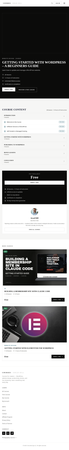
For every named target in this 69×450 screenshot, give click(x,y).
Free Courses (6, 394)
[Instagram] (8, 433)
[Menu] (64, 3)
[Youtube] (3, 433)
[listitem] (34, 276)
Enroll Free (9, 89)
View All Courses (34, 229)
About (4, 410)
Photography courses (8, 437)
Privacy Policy (6, 420)
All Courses (5, 391)
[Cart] (52, 3)
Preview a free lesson (27, 90)
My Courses (5, 398)
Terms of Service (7, 423)
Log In (58, 3)
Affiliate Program (7, 417)
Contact (4, 414)
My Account (5, 401)
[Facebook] (12, 433)
